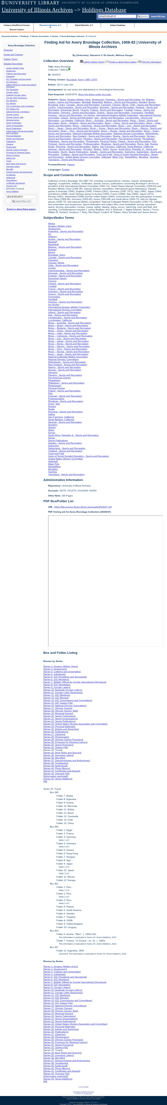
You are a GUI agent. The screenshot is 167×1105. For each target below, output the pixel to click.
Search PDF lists (158, 16)
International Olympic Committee (65, 309)
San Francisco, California (113, 146)
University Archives (9, 36)
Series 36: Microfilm (54, 758)
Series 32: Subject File (55, 747)
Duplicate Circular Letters (16, 95)
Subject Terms (10, 59)
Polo (154, 141)
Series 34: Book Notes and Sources (62, 752)
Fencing (84, 110)
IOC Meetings (11, 101)
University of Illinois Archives (37, 10)
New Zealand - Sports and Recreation (92, 136)
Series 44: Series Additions (58, 778)
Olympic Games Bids (14, 117)
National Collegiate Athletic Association (92, 133)
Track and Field (104, 154)
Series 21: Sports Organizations (60, 718)
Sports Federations (13, 123)
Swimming (130, 151)
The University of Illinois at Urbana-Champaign (90, 1104)
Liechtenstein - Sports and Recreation (67, 317)
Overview (8, 50)
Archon (81, 1102)
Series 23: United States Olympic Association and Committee (75, 724)
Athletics (150, 99)
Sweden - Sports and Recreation (106, 151)
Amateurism (11, 71)
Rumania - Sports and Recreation (73, 146)
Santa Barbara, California (140, 146)
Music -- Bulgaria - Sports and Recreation (82, 123)
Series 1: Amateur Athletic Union (60, 666)
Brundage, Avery (56, 104)
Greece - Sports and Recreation (113, 112)
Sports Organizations (14, 126)
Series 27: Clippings (54, 734)
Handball (149, 112)
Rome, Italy (143, 144)
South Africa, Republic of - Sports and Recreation (73, 435)
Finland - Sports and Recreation (106, 110)
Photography (92, 141)
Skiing (106, 149)
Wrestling (143, 157)
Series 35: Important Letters (58, 755)
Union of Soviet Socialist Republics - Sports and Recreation (78, 456)
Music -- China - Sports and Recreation (125, 123)
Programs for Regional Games (18, 153)
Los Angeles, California (72, 120)
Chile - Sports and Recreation (145, 104)
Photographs (11, 147)
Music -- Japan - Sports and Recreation (68, 128)
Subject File (10, 158)
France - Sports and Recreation (64, 289)
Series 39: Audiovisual (55, 765)
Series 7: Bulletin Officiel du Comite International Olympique (75, 682)
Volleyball (106, 157)
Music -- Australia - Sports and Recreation (107, 120)
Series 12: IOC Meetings (56, 695)
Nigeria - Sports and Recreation (129, 136)
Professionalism (91, 144)
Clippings (9, 144)
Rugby (51, 146)
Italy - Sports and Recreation (109, 117)
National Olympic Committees (18, 112)
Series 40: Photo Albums (56, 768)
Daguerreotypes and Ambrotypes (19, 172)
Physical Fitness (108, 141)
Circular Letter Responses (16, 98)
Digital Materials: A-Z (84, 25)
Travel (8, 161)
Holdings (25, 36)
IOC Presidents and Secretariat (18, 79)
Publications (11, 141)
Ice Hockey (89, 115)
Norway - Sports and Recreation (64, 370)
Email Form (88, 1093)
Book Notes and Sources (16, 164)
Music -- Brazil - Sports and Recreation (68, 325)
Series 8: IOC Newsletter (56, 684)
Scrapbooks (11, 175)
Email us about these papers (21, 209)
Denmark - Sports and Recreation (117, 107)
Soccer (113, 149)
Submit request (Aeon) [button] (93, 62)
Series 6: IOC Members (56, 679)
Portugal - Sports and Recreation (65, 144)
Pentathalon (148, 138)
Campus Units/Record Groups (17, 25)
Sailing (95, 146)
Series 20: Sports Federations (59, 716)
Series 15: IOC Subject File (58, 703)
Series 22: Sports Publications (59, 721)
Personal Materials (13, 136)
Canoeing (106, 104)
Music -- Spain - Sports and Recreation (68, 354)
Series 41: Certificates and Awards (61, 771)
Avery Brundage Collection (72, 36)
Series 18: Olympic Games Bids (60, 710)
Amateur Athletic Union (15, 68)
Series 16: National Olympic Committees (65, 705)
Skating (97, 149)
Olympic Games (12, 114)
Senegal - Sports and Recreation (65, 149)
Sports (64, 151)
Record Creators (17, 30)
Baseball (86, 102)
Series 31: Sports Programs (58, 744)
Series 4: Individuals (54, 674)
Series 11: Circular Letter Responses (63, 692)
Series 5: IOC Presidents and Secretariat (65, 677)
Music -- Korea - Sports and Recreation (110, 128)
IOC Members (11, 82)
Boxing (151, 102)
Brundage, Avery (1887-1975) (82, 79)
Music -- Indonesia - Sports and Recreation (95, 125)
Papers (71, 164)
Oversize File (11, 186)
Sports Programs (13, 155)
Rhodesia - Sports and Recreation (118, 144)
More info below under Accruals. (94, 94)
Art (143, 99)
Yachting (154, 157)
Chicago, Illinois (120, 104)
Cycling (52, 107)
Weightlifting (131, 157)
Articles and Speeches (15, 139)
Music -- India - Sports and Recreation (67, 333)
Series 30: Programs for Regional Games (65, 742)
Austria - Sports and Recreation (64, 102)
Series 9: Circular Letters (57, 687)
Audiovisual (10, 178)
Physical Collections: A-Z (50, 25)
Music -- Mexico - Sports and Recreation (69, 346)
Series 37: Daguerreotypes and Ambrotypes (66, 760)
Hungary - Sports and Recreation (65, 115)
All (45, 781)
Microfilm (9, 169)
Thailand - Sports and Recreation (78, 154)
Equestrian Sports (70, 110)
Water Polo (117, 157)
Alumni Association (40, 36)
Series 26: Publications (56, 731)
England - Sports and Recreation (65, 275)
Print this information (151, 62)
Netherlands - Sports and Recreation (67, 362)
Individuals (10, 76)
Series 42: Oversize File (56, 773)
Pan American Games (130, 138)
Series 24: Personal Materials (59, 726)
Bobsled (143, 102)
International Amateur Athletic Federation (117, 115)
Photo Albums (11, 180)
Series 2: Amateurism (55, 669)
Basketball (97, 102)
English (66, 169)
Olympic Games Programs (16, 150)
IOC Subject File (12, 109)
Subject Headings (117, 25)
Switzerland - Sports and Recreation (66, 448)
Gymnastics (137, 112)
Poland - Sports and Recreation (134, 141)
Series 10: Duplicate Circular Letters (62, 690)
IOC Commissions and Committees (20, 106)
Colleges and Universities (16, 74)
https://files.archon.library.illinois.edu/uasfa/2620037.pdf (83, 507)
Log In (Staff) (84, 1087)
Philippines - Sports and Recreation (66, 141)
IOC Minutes (11, 103)
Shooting (87, 149)
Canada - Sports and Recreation (83, 104)
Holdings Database (104, 10)
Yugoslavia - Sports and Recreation (66, 159)
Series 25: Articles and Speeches (61, 729)
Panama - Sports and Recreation (100, 138)
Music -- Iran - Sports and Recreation (137, 125)
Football (128, 110)
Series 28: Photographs (56, 737)
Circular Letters (12, 92)
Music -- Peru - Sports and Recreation (80, 131)
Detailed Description (13, 64)
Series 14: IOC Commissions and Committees (67, 700)
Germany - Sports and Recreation (78, 112)
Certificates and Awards (15, 183)
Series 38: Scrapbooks (55, 763)
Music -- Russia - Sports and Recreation (121, 131)
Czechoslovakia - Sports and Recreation (77, 107)
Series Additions (12, 191)
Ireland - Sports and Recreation (77, 117)
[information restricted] (55, 776)
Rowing (154, 144)
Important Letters (13, 166)
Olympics (77, 138)
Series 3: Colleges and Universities (62, 671)
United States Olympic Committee (82, 157)
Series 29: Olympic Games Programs (63, 739)
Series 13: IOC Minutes (56, 697)
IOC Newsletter (12, 90)
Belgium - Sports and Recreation (120, 102)
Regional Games (12, 120)
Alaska (62, 99)
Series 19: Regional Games (58, 713)
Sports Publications (13, 128)
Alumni (55, 36)
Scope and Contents (13, 54)
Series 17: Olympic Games (58, 708)
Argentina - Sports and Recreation (123, 99)
